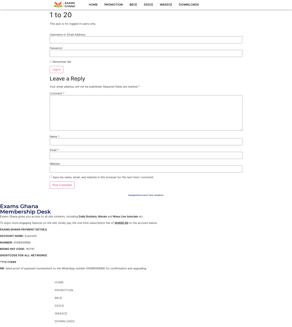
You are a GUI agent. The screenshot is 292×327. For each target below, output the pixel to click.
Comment (57, 93)
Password (56, 48)
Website (55, 163)
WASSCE (166, 4)
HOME (93, 4)
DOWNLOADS (189, 4)
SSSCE (148, 4)
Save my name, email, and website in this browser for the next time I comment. (103, 177)
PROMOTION (113, 4)
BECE (133, 4)
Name (54, 136)
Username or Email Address (67, 34)
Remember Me (61, 61)
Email (54, 150)
